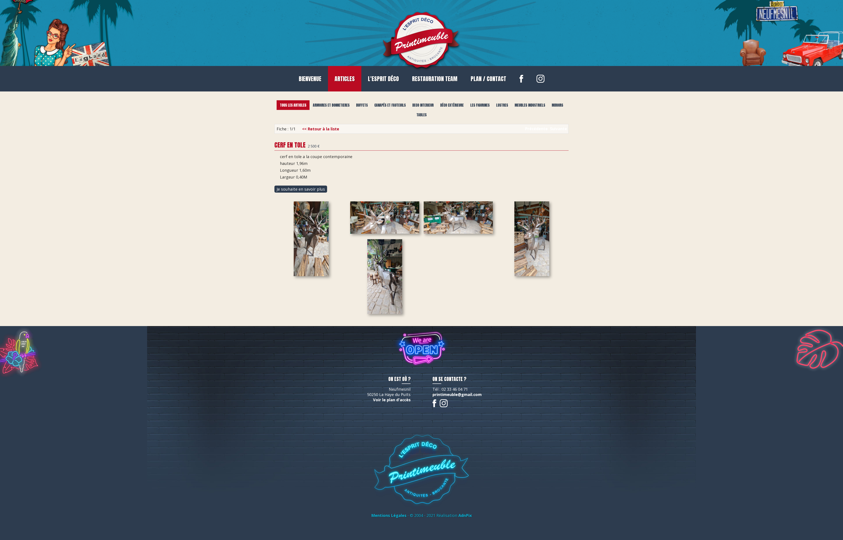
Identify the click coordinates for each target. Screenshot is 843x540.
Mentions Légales (388, 515)
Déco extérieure (452, 105)
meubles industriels (530, 105)
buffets (362, 105)
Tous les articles (293, 105)
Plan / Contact (488, 78)
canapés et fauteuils (390, 105)
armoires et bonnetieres (331, 105)
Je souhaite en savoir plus (301, 189)
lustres (502, 105)
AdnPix (465, 515)
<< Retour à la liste (320, 128)
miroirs (557, 105)
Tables (421, 114)
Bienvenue (310, 78)
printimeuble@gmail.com (457, 394)
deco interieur (423, 105)
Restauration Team (435, 78)
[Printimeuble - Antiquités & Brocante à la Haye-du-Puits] (421, 39)
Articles (345, 78)
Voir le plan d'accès (392, 399)
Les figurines (480, 105)
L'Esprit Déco (383, 78)
